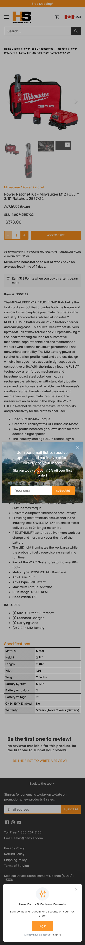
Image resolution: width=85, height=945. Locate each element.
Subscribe (63, 490)
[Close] (77, 447)
